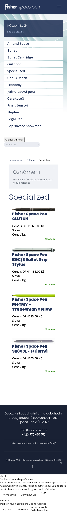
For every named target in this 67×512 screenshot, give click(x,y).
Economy (14, 85)
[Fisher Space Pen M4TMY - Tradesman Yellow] (33, 295)
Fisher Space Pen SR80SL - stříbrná (30, 349)
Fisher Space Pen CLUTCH (29, 216)
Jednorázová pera (21, 91)
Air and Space (18, 43)
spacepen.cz (16, 160)
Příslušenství (17, 105)
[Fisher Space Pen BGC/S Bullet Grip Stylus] (33, 249)
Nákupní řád (13, 460)
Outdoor (14, 64)
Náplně (13, 112)
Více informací (56, 495)
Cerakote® (16, 98)
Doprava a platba (32, 460)
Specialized (16, 71)
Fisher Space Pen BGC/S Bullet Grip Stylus (29, 259)
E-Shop (31, 160)
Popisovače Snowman (24, 126)
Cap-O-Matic (17, 78)
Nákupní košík (53, 460)
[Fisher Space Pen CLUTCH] (33, 209)
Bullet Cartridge (20, 57)
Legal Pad (15, 119)
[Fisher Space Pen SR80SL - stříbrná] (33, 340)
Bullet (12, 50)
